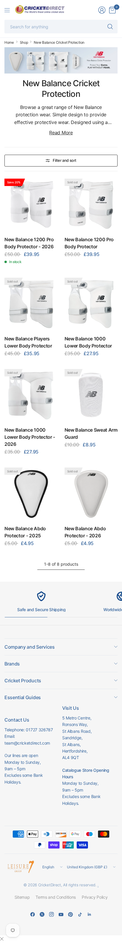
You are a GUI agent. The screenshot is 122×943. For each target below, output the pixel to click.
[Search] (110, 26)
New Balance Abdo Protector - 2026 (85, 532)
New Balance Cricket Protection (59, 42)
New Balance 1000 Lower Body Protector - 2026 (29, 437)
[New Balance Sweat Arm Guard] (91, 395)
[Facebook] (32, 914)
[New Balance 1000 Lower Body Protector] (91, 304)
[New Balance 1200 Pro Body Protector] (91, 205)
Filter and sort (64, 160)
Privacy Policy (95, 897)
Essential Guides (22, 697)
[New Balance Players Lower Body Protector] (31, 304)
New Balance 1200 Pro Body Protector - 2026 (29, 242)
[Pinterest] (70, 914)
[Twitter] (42, 914)
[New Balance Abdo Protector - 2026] (91, 494)
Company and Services (29, 647)
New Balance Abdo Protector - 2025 (25, 532)
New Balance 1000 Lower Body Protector (88, 342)
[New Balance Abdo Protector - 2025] (31, 494)
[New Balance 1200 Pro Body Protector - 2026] (31, 205)
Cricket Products (22, 680)
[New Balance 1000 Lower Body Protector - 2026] (31, 395)
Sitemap (22, 897)
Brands (12, 664)
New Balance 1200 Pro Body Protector (89, 242)
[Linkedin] (89, 914)
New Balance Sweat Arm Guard (91, 433)
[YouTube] (61, 914)
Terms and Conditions (56, 897)
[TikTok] (80, 914)
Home (9, 42)
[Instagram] (51, 914)
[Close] (2, 939)
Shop (24, 42)
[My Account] (102, 10)
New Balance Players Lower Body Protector (28, 342)
